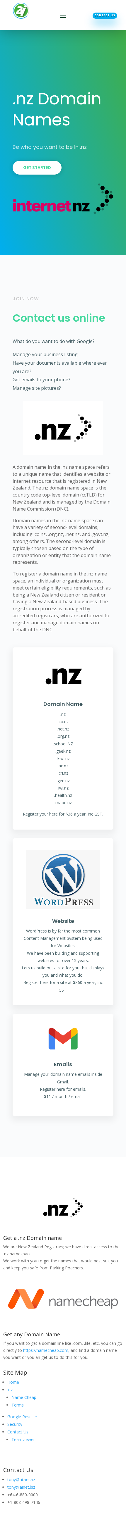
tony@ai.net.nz (21, 1479)
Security (14, 1424)
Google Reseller (22, 1416)
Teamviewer (23, 1439)
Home (13, 1382)
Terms (17, 1405)
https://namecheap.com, (46, 1350)
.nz (10, 1389)
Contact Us (105, 15)
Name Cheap (23, 1397)
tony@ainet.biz (21, 1487)
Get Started (37, 167)
